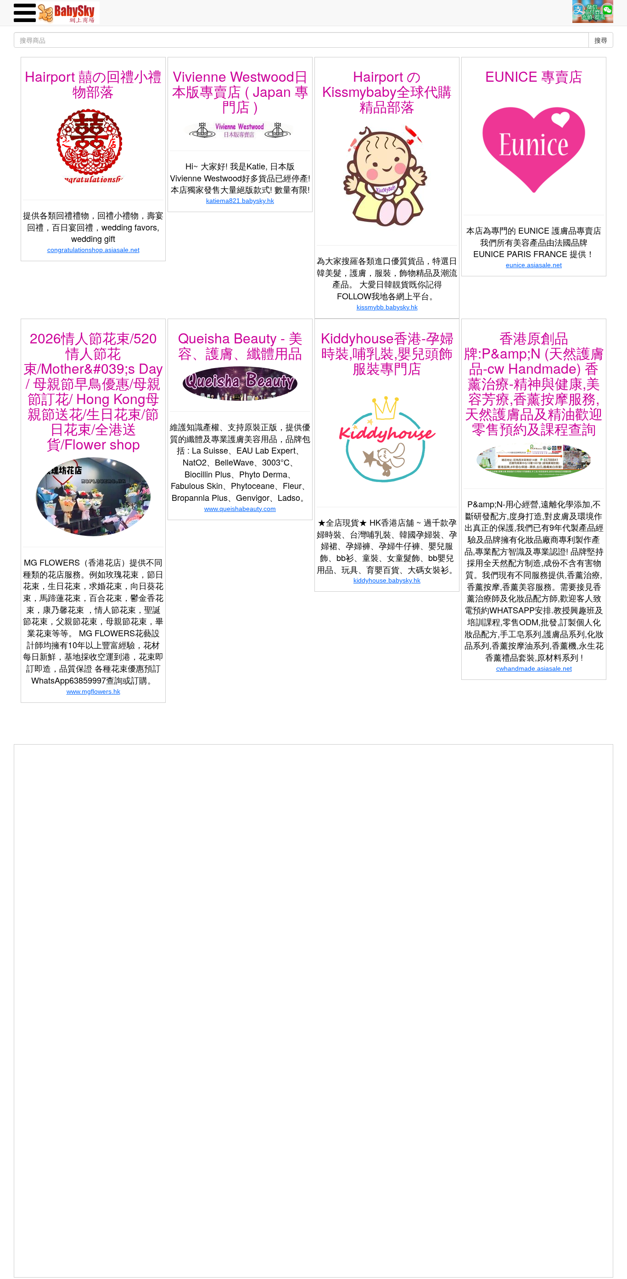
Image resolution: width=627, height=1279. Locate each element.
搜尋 (600, 40)
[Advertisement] (313, 809)
